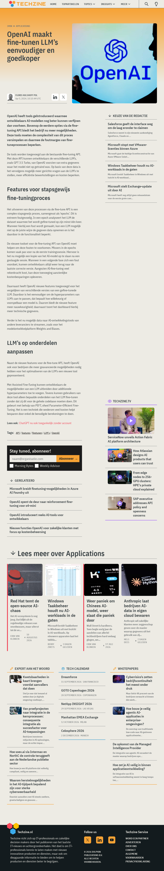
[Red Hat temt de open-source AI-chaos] (25, 580)
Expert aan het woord (32, 668)
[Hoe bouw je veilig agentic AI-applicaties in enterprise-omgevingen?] (119, 722)
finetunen (37, 432)
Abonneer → (68, 458)
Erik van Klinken (15, 637)
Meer (124, 4)
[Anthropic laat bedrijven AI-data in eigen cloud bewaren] (139, 580)
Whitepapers (128, 668)
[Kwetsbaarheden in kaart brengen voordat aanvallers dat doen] (16, 688)
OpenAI (56, 432)
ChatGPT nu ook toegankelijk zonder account (45, 423)
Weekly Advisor (50, 466)
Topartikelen (70, 4)
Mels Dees (126, 641)
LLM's (47, 432)
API (18, 432)
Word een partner (137, 838)
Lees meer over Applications (61, 553)
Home (53, 4)
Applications (23, 26)
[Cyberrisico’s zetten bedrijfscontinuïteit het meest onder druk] (119, 688)
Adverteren (133, 842)
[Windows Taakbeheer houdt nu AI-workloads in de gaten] (63, 580)
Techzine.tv (122, 401)
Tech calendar (77, 668)
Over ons (131, 846)
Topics (88, 4)
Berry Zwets (51, 645)
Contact (131, 849)
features (26, 432)
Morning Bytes (24, 466)
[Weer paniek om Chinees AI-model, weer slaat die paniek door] (101, 580)
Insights (106, 4)
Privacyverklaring (138, 861)
